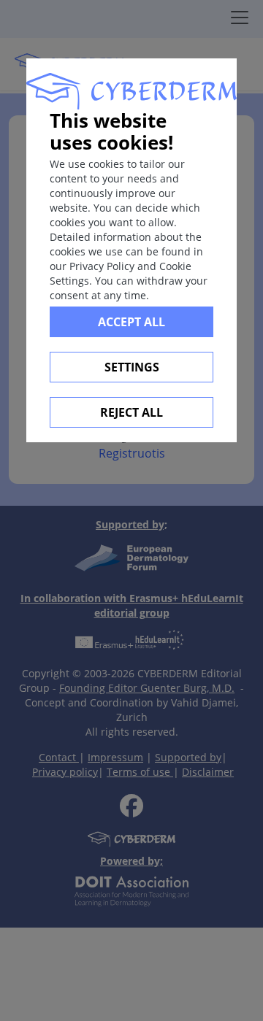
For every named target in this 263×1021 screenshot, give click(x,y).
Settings (131, 367)
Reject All (131, 412)
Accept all (131, 322)
